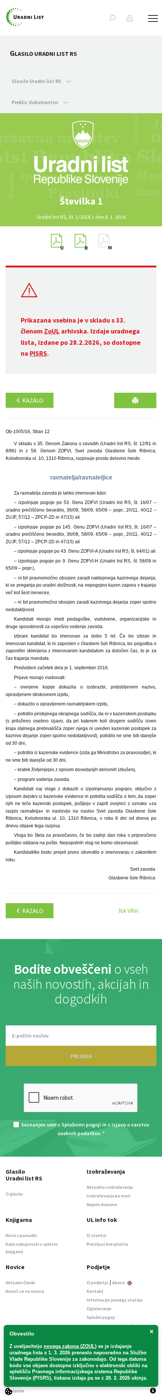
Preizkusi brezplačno (107, 1244)
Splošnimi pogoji (81, 1124)
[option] (81, 201)
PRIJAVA (81, 1056)
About (119, 1282)
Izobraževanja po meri (108, 1196)
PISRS (38, 353)
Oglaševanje (99, 1308)
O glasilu (14, 1194)
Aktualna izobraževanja (110, 1187)
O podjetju (98, 1282)
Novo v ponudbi (21, 1235)
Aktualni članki (20, 1282)
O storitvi (96, 1235)
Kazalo (32, 400)
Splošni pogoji (101, 1317)
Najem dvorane (102, 1204)
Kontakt (95, 1291)
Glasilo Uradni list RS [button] (37, 81)
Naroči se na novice (25, 1291)
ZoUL (52, 331)
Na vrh (128, 910)
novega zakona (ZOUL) (70, 1346)
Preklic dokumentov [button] (36, 102)
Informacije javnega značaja (114, 1300)
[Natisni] (135, 400)
